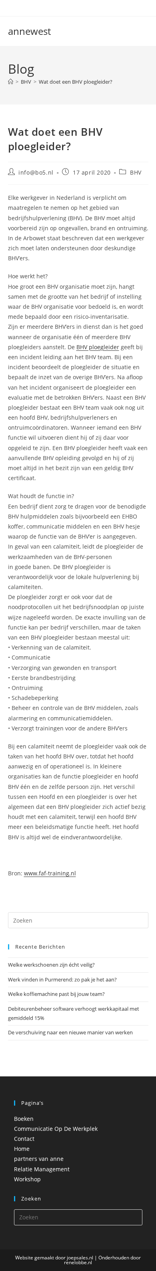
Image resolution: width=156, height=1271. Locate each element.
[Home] (10, 81)
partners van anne (39, 1158)
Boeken (24, 1118)
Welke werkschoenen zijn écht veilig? (51, 964)
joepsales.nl (80, 1257)
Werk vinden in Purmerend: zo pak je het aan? (62, 979)
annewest (29, 31)
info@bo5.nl (36, 172)
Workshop (27, 1179)
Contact (24, 1138)
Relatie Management (42, 1169)
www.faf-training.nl (50, 873)
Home (22, 1148)
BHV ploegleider (97, 347)
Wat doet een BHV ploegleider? (75, 81)
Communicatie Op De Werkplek (56, 1128)
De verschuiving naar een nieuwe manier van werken (70, 1032)
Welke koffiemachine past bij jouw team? (56, 993)
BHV (136, 172)
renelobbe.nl (78, 1262)
